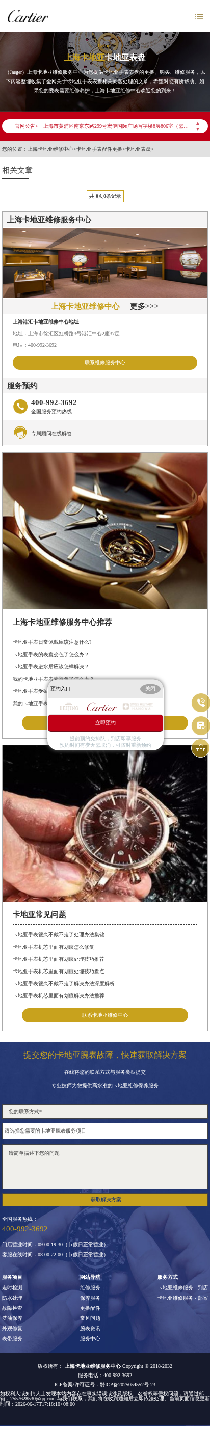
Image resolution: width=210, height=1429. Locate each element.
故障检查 (12, 1308)
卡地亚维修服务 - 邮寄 (183, 1298)
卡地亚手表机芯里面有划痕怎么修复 (53, 947)
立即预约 (105, 722)
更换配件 (90, 1308)
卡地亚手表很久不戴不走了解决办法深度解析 (64, 983)
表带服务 (12, 1338)
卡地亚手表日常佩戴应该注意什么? (52, 642)
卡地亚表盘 (138, 149)
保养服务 (90, 1298)
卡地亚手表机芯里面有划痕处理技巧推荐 (58, 959)
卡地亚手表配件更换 (99, 149)
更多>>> (144, 306)
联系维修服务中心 (105, 362)
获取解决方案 (106, 1199)
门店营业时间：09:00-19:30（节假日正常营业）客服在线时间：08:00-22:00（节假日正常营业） (55, 1249)
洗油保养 (12, 1318)
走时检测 (12, 1287)
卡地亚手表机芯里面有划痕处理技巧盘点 (58, 971)
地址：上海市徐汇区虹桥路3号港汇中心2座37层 (66, 333)
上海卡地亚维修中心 (50, 149)
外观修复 (12, 1328)
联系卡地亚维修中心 (105, 1015)
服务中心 (90, 1338)
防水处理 (12, 1298)
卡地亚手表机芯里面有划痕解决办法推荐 (58, 996)
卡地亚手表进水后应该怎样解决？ (51, 666)
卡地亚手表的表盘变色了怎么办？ (51, 654)
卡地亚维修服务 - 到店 (183, 1287)
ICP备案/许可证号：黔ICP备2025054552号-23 (105, 1384)
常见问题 (90, 1318)
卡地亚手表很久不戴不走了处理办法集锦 (58, 934)
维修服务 (90, 1287)
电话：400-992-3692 (35, 345)
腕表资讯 (90, 1328)
